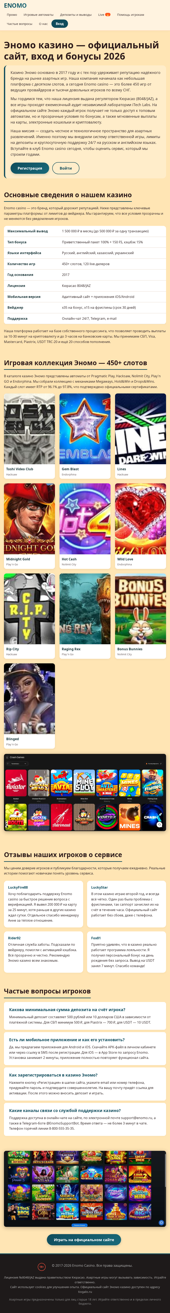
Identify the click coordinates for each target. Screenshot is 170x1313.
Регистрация (30, 168)
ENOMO (15, 5)
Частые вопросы (19, 24)
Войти (66, 168)
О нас (43, 24)
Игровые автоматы (38, 14)
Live (103, 14)
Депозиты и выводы (76, 14)
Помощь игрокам (130, 14)
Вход (60, 24)
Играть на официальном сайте (84, 1239)
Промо (12, 14)
